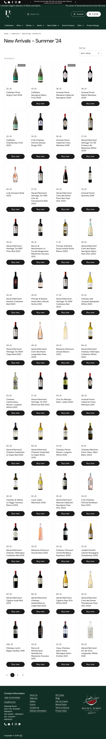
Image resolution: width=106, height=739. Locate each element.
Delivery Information (38, 711)
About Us (33, 695)
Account (80, 14)
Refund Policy (61, 704)
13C (21, 735)
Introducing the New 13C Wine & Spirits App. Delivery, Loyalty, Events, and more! (53, 2)
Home (6, 34)
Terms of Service (62, 707)
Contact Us (34, 707)
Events (33, 704)
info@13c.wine (10, 702)
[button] (94, 14)
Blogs (57, 698)
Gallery (33, 701)
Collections (15, 34)
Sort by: (82, 48)
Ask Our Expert (61, 701)
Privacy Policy (61, 711)
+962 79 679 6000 (12, 697)
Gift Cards (59, 695)
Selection (34, 698)
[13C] (8, 14)
